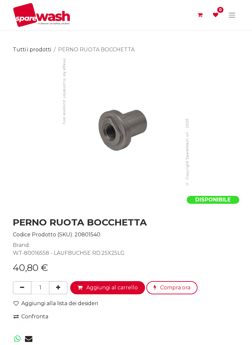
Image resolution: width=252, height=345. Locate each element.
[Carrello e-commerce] (199, 14)
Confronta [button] (34, 316)
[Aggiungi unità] (58, 287)
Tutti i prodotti (32, 49)
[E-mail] (28, 339)
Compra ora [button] (174, 287)
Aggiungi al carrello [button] (111, 287)
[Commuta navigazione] (232, 15)
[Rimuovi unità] (22, 287)
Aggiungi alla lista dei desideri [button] (59, 303)
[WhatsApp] (17, 339)
